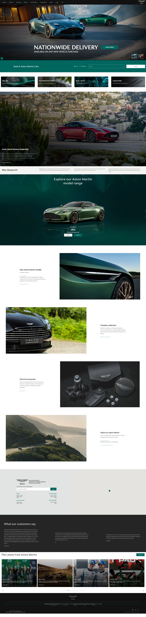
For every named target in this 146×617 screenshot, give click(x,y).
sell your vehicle (104, 440)
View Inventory (23, 284)
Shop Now (22, 390)
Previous (134, 56)
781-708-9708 (52, 493)
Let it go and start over (106, 445)
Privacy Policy (127, 612)
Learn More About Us (6, 162)
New (77, 66)
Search (135, 66)
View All (140, 554)
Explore (78, 235)
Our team (41, 168)
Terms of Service (63, 603)
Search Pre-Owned (104, 336)
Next (140, 56)
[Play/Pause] (2, 58)
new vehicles (23, 275)
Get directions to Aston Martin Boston (24, 486)
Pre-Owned (83, 66)
